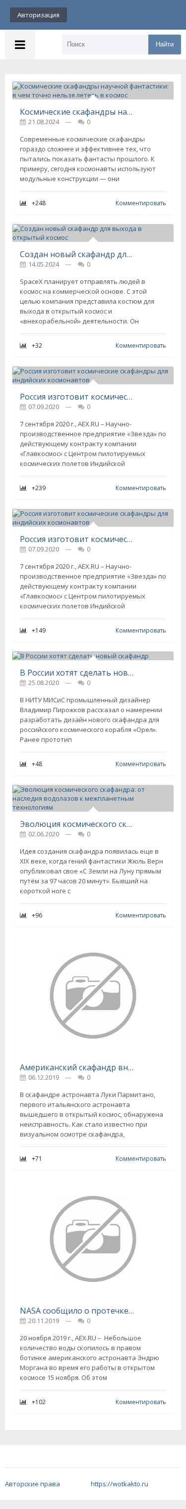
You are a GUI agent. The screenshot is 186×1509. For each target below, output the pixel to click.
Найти (165, 44)
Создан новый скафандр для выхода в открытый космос (77, 254)
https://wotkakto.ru (119, 1483)
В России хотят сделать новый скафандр (77, 673)
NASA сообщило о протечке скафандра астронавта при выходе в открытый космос (77, 1311)
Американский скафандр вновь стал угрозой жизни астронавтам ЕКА (77, 1067)
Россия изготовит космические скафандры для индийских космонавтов (77, 397)
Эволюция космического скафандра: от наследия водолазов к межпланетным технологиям (77, 824)
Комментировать (141, 203)
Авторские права (32, 1483)
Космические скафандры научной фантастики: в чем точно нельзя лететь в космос (77, 112)
